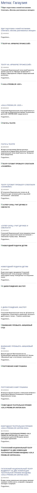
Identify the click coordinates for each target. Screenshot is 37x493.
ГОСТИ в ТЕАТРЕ (8, 144)
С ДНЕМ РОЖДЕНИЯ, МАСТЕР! (14, 307)
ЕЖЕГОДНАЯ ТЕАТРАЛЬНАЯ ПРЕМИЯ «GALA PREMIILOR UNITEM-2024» (16, 427)
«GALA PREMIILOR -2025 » (11, 105)
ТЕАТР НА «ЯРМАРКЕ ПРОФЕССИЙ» (16, 65)
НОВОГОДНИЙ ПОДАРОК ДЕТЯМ (14, 267)
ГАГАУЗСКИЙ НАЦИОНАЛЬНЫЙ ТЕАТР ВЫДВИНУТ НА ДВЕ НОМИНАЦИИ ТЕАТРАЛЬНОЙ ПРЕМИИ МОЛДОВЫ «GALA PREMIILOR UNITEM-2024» (17, 472)
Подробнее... (5, 37)
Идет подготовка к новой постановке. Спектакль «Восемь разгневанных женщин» (18, 30)
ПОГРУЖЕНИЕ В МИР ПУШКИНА (14, 387)
